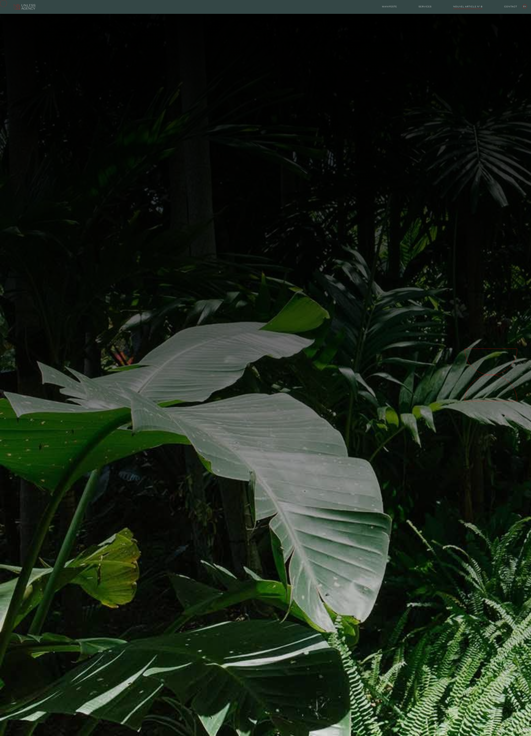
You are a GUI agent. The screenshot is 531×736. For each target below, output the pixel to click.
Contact (510, 6)
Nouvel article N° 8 (467, 6)
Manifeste (389, 6)
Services (425, 6)
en (524, 6)
